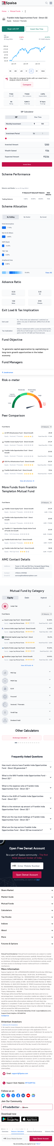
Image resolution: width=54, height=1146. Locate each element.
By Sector (27, 217)
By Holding (10, 217)
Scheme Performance (34, 1131)
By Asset (43, 217)
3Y (31, 71)
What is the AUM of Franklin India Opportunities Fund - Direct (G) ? (22, 797)
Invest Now (27, 164)
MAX (43, 71)
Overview (5, 1131)
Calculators (6, 910)
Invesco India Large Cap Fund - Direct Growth (19, 628)
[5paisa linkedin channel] (23, 1095)
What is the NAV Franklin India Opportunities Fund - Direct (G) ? (24, 777)
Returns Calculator (17, 1131)
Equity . (9, 21)
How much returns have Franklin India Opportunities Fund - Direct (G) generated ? (24, 766)
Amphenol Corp (7, 260)
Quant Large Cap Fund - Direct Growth (17, 620)
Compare (27, 84)
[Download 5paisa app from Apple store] (30, 1120)
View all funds (26, 665)
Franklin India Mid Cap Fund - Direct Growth (19, 548)
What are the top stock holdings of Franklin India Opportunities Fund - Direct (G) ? (23, 818)
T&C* (38, 880)
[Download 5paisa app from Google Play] (10, 1120)
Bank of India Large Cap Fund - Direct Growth (19, 648)
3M (15, 71)
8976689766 (30, 1083)
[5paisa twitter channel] (13, 1095)
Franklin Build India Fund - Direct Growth (18, 470)
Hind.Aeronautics (8, 224)
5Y (37, 71)
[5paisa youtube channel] (28, 1095)
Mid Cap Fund (14, 552)
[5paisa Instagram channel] (8, 1095)
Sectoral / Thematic (20, 21)
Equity (10, 597)
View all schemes (26, 481)
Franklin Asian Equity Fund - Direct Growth (19, 442)
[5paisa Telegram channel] (3, 1095)
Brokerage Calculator (20, 738)
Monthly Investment (13, 124)
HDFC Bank (6, 242)
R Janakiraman (7, 372)
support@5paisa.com (20, 1073)
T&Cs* (38, 1144)
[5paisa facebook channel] (18, 1095)
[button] (16, 742)
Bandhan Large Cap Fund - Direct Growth (18, 656)
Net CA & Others (7, 233)
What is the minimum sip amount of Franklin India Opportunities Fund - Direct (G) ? (23, 808)
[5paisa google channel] (33, 1095)
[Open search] (46, 3)
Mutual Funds (15, 11)
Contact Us (5, 1016)
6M (21, 71)
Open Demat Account (27, 874)
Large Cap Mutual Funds (16, 623)
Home (4, 11)
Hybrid (44, 597)
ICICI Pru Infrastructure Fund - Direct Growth (19, 461)
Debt (27, 597)
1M (10, 71)
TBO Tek (5, 251)
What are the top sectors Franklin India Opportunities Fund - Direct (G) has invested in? (22, 828)
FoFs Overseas (14, 534)
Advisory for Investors (10, 1025)
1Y (26, 71)
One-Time (37, 117)
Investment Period (13, 133)
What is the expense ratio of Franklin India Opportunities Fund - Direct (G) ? (20, 787)
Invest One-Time (36, 29)
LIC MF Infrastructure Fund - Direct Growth (19, 433)
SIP (16, 117)
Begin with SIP (13, 29)
